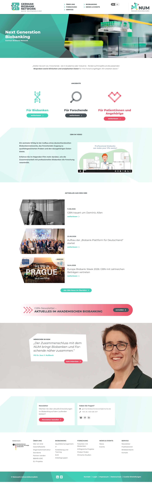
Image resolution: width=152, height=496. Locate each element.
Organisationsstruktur (41, 450)
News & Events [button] (92, 7)
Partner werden (39, 455)
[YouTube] (61, 477)
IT (56, 447)
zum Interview (72, 361)
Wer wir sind (38, 444)
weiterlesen (36, 115)
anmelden (120, 310)
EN (117, 4)
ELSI (57, 455)
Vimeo (85, 417)
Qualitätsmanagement (64, 444)
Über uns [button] (70, 4)
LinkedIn (89, 417)
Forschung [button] (71, 7)
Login (95, 477)
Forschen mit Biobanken (82, 445)
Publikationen (127, 447)
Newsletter (126, 444)
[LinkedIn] (57, 477)
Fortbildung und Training (61, 451)
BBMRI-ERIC (38, 458)
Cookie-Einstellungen (132, 477)
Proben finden (83, 452)
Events (102, 447)
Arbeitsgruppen (61, 458)
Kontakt (125, 453)
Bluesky (81, 417)
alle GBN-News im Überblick (75, 290)
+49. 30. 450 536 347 (90, 412)
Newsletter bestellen (50, 420)
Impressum (104, 477)
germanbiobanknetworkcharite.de (96, 409)
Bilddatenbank (127, 450)
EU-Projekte (38, 461)
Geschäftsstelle (39, 447)
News (101, 444)
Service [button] (69, 10)
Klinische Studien (84, 455)
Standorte (37, 453)
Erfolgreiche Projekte (85, 449)
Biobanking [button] (91, 4)
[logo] (26, 7)
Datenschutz (116, 477)
